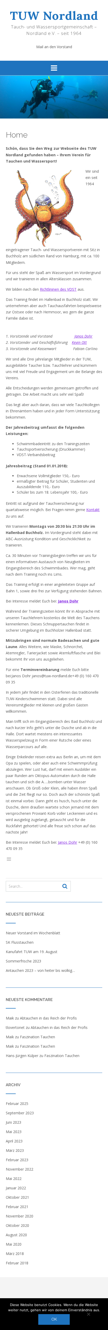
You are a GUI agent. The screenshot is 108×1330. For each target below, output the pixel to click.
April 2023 (14, 1141)
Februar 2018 (17, 1262)
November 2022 (19, 1169)
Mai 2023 (13, 1131)
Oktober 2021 (17, 1197)
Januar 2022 (16, 1187)
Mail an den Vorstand (54, 46)
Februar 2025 (17, 1103)
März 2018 (15, 1253)
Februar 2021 (17, 1206)
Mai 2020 (13, 1244)
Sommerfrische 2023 (23, 961)
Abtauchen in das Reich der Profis (48, 1018)
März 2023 (15, 1150)
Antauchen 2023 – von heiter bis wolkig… (40, 970)
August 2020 (16, 1234)
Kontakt (93, 509)
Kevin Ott (79, 342)
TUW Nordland (54, 15)
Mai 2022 (13, 1178)
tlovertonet (15, 1027)
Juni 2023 (13, 1122)
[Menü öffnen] (21, 859)
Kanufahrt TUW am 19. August (31, 951)
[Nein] (88, 1314)
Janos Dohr (83, 336)
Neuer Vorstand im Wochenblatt (33, 932)
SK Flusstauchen (20, 942)
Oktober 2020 (17, 1225)
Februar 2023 (17, 1159)
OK (54, 1319)
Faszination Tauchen (37, 1036)
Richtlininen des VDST (58, 289)
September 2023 (20, 1112)
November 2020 (19, 1216)
